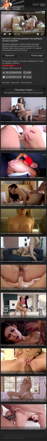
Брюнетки (15, 82)
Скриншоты (9, 56)
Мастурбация (26, 82)
